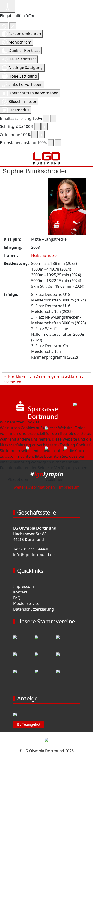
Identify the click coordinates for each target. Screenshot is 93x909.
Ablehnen (54, 479)
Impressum (69, 487)
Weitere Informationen (34, 487)
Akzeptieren (19, 479)
